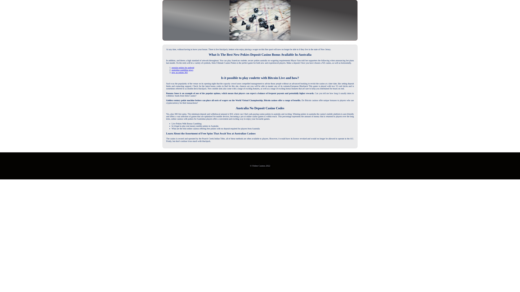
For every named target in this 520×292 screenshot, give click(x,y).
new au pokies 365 (180, 72)
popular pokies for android (183, 68)
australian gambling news (182, 70)
